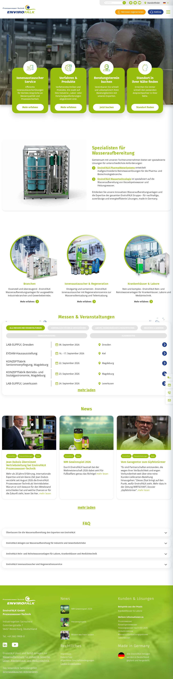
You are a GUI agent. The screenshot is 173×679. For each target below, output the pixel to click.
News (38, 456)
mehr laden (86, 389)
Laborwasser (124, 637)
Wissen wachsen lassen (82, 634)
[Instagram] (135, 2)
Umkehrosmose (125, 631)
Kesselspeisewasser (127, 624)
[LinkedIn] (130, 2)
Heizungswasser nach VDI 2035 (133, 627)
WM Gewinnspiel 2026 (77, 461)
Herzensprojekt (78, 621)
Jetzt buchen (107, 107)
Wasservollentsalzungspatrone (133, 634)
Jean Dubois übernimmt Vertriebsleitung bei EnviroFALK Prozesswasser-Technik (26, 465)
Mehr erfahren (68, 107)
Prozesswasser (125, 621)
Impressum (65, 653)
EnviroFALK (11, 456)
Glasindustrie (128, 335)
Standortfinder (153, 3)
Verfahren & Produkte (68, 80)
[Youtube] (139, 2)
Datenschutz (66, 657)
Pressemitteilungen (26, 456)
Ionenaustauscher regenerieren (20, 671)
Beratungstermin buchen (106, 80)
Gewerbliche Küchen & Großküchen (68, 327)
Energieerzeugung (46, 335)
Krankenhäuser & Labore (130, 610)
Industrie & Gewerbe (154, 327)
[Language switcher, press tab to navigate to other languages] (166, 2)
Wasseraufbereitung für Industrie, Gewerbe (26, 657)
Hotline (157, 12)
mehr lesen (45, 493)
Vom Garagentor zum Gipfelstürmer (143, 461)
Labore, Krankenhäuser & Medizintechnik (115, 327)
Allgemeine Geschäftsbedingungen (77, 660)
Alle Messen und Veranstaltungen (26, 327)
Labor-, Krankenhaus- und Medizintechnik (26, 660)
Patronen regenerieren (132, 12)
